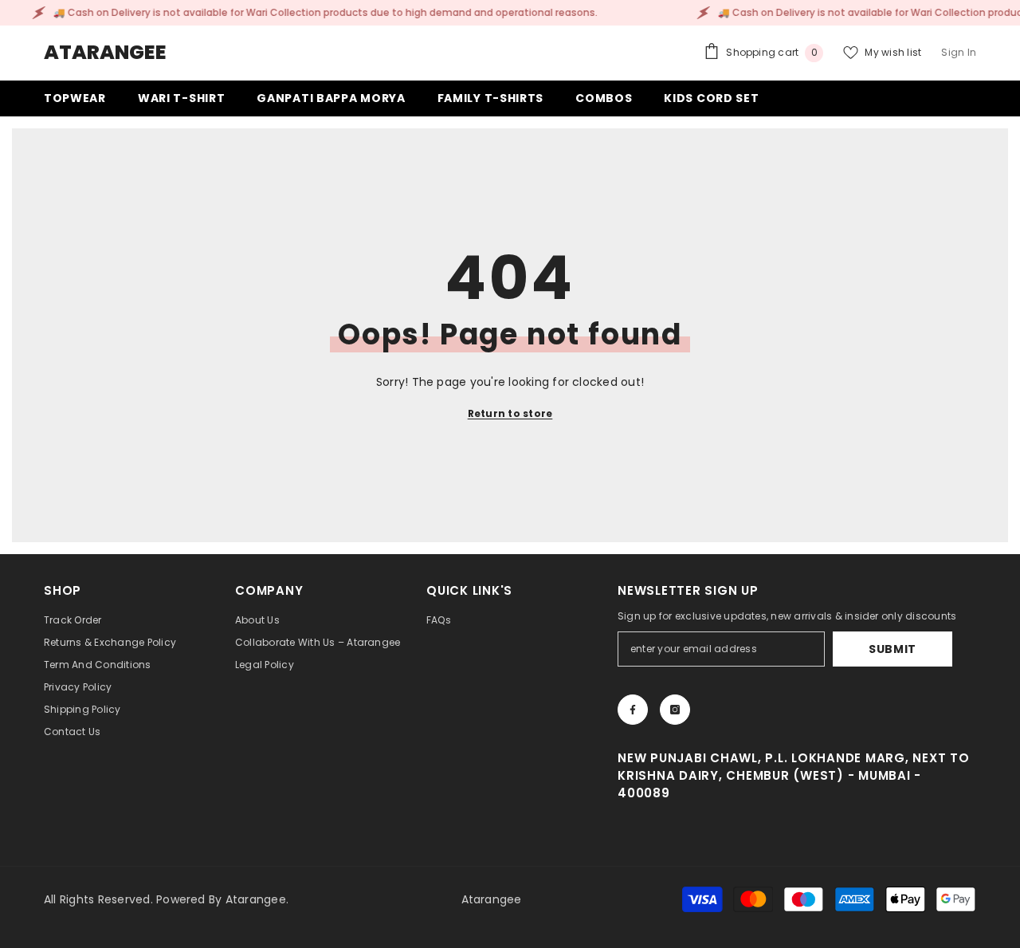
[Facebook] (633, 709)
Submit (892, 649)
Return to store (510, 413)
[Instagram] (675, 709)
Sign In (958, 52)
